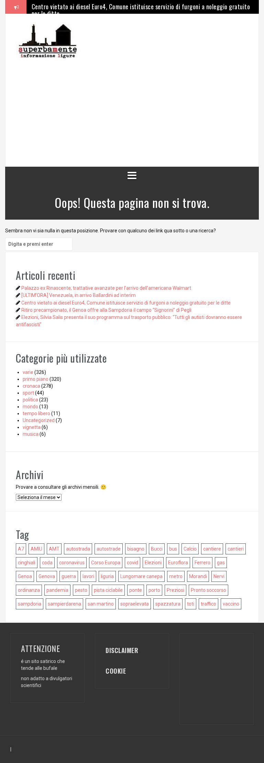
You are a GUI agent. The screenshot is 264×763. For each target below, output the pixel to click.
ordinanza (29, 590)
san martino (101, 604)
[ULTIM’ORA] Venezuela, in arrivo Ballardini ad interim (78, 295)
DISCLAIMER (122, 650)
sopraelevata (134, 604)
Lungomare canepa (141, 576)
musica (30, 434)
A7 (21, 549)
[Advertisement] (140, 106)
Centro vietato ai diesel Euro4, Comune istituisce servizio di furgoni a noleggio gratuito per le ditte (141, 10)
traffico (208, 604)
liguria (107, 576)
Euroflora (178, 562)
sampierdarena (64, 604)
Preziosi (175, 590)
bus (173, 549)
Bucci (157, 549)
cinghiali (26, 562)
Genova (46, 576)
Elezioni (153, 562)
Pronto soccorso (208, 590)
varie (28, 372)
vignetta (32, 427)
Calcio (190, 549)
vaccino (231, 604)
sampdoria (29, 604)
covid (132, 562)
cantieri (236, 549)
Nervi (218, 576)
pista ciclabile (108, 590)
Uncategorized (39, 420)
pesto (81, 590)
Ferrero (202, 562)
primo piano (35, 379)
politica (30, 399)
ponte (135, 590)
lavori (88, 576)
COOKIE (116, 670)
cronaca (31, 386)
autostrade (109, 549)
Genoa (25, 576)
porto (154, 590)
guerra (69, 576)
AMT (54, 549)
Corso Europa (105, 562)
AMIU (36, 549)
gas (221, 562)
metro (176, 576)
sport (28, 393)
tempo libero (36, 413)
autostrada (78, 549)
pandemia (57, 590)
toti (190, 604)
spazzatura (167, 604)
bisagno (135, 549)
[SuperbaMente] (50, 41)
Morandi (198, 576)
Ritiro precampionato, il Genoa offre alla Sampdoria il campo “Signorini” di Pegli (106, 310)
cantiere (212, 549)
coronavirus (72, 562)
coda (47, 562)
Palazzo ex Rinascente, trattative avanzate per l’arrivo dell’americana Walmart (106, 288)
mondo (30, 406)
